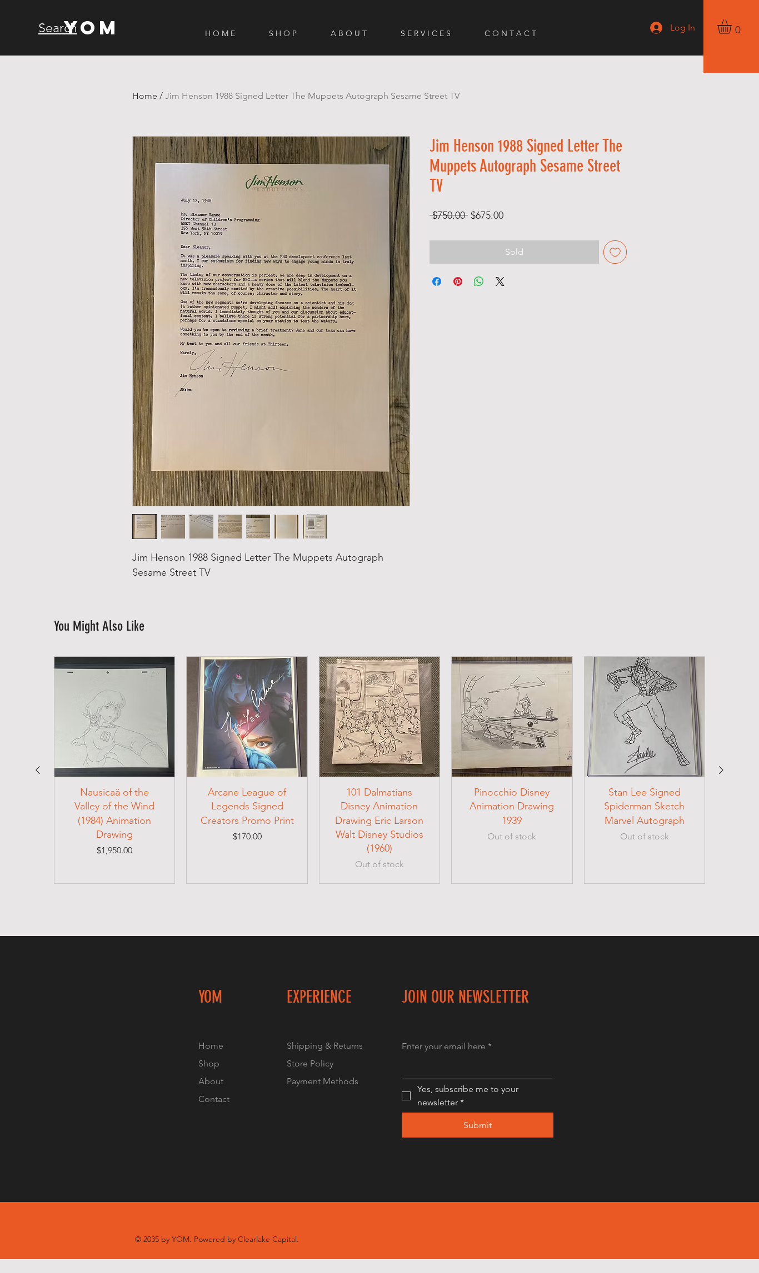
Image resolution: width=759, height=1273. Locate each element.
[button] (732, 26)
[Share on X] (500, 281)
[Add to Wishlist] (615, 252)
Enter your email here (447, 1046)
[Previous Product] (37, 770)
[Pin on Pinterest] (458, 281)
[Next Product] (721, 770)
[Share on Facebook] (436, 281)
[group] (379, 770)
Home (144, 95)
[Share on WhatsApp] (479, 281)
